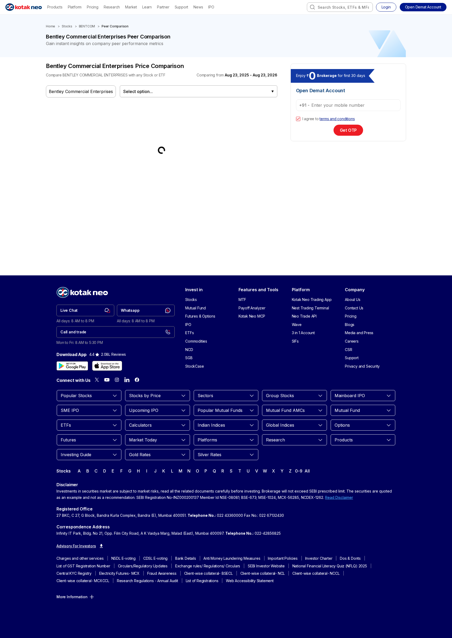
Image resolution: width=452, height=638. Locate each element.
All (307, 471)
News (198, 7)
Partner (163, 7)
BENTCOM (87, 26)
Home (50, 26)
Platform (75, 7)
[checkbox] (298, 119)
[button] (423, 7)
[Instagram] (117, 379)
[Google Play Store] (72, 366)
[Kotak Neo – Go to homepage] (23, 7)
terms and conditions (337, 118)
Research (112, 7)
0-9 (298, 471)
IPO (211, 7)
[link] (85, 310)
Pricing (92, 7)
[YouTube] (107, 379)
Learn (147, 7)
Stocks (67, 26)
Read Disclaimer (339, 497)
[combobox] (340, 7)
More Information (72, 597)
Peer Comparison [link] (115, 26)
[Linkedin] (127, 379)
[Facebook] (137, 379)
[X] (96, 379)
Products (54, 7)
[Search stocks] (312, 7)
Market (131, 7)
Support (181, 7)
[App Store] (107, 366)
